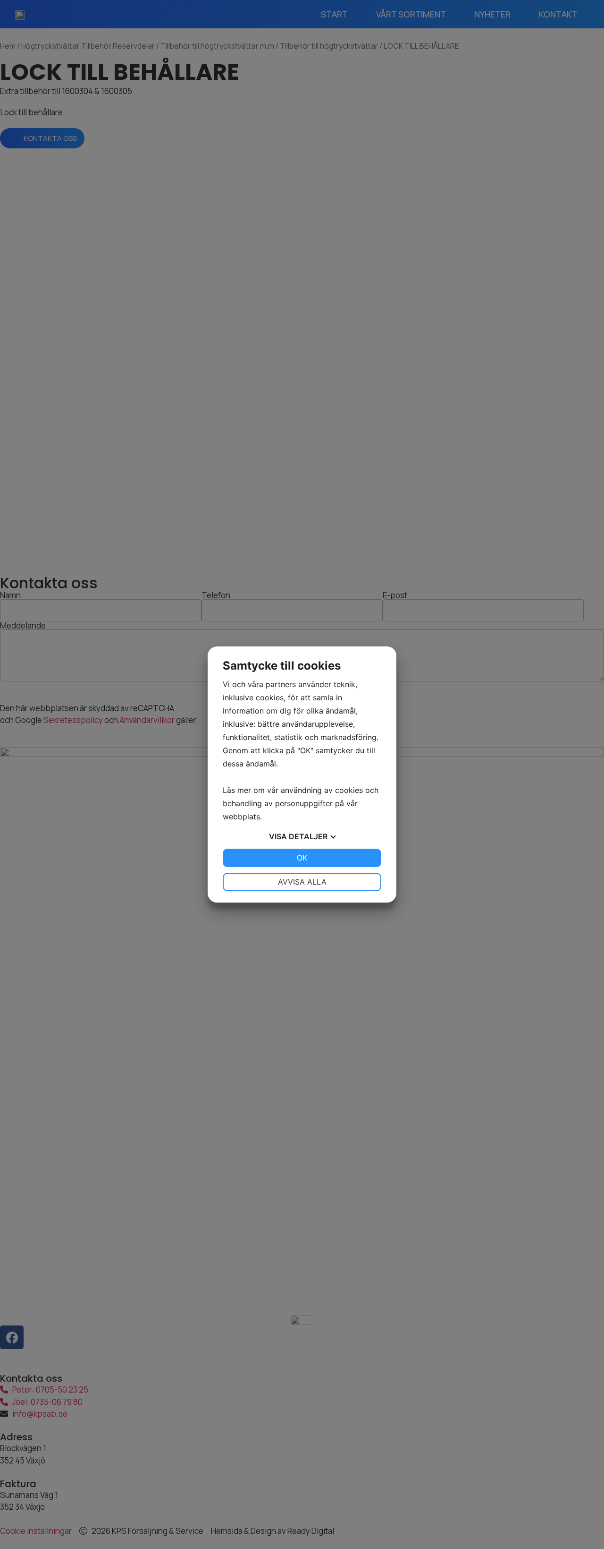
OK (302, 857)
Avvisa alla (302, 881)
